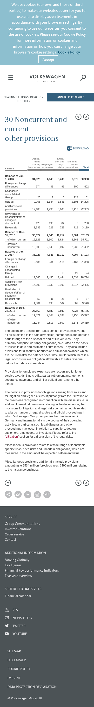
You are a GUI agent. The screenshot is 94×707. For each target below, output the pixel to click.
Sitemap (14, 651)
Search (83, 81)
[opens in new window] (47, 78)
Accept (48, 59)
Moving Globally (17, 560)
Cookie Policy (69, 52)
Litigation (12, 436)
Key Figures (13, 565)
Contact (10, 539)
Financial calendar (18, 596)
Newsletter (22, 618)
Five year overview (18, 576)
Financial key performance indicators (32, 570)
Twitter (19, 626)
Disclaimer (16, 660)
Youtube (20, 634)
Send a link (8, 494)
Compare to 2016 (18, 494)
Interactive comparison (47, 494)
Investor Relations (18, 529)
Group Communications (22, 523)
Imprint (13, 678)
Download (78, 148)
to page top (8, 483)
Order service (14, 534)
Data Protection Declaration (32, 687)
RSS (15, 610)
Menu (11, 81)
